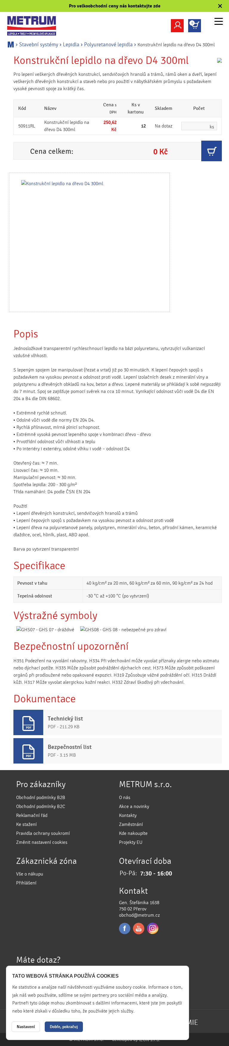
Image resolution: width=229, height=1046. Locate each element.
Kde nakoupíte (133, 833)
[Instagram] (152, 928)
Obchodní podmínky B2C (40, 806)
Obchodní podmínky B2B (40, 797)
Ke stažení (26, 824)
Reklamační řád (31, 815)
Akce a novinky (134, 806)
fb (124, 928)
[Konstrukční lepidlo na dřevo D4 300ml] (89, 242)
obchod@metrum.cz (139, 915)
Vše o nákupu (29, 874)
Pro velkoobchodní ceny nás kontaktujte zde (114, 6)
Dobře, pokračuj (64, 1026)
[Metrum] (35, 26)
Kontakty (128, 815)
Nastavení (26, 1026)
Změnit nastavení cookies (41, 842)
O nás (124, 797)
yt (138, 928)
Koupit (211, 151)
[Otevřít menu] (218, 22)
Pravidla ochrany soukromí (43, 833)
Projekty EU (131, 842)
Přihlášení (26, 883)
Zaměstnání (131, 824)
